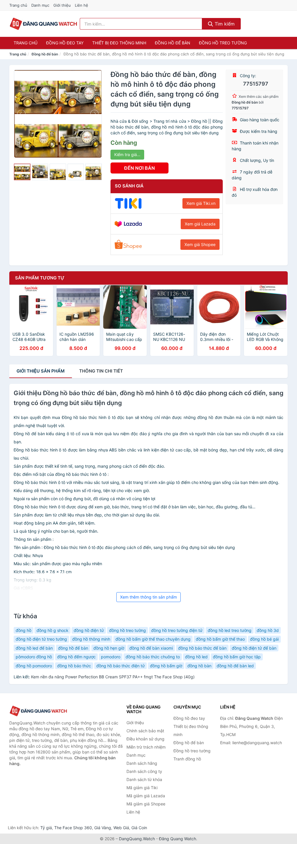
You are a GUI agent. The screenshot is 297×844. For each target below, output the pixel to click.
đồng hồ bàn (199, 665)
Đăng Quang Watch (177, 838)
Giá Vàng (102, 827)
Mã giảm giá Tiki (141, 787)
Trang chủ (18, 5)
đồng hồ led (196, 656)
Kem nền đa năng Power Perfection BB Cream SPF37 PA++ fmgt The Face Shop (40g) (113, 676)
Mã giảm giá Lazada (145, 795)
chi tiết (101, 371)
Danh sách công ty (144, 771)
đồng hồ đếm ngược (76, 656)
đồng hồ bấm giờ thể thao (220, 639)
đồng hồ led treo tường (229, 630)
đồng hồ (23, 630)
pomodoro (110, 656)
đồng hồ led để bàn (34, 648)
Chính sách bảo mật (145, 730)
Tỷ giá (46, 827)
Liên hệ (81, 5)
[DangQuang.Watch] (43, 24)
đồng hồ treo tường (127, 630)
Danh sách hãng (141, 763)
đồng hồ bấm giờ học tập (237, 656)
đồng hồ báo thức (74, 665)
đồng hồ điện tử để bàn (254, 648)
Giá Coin (139, 827)
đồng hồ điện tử (89, 630)
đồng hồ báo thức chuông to (153, 656)
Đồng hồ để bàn (172, 42)
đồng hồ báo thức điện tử (120, 665)
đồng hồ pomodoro (34, 665)
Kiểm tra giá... (127, 154)
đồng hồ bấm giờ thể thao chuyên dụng (153, 639)
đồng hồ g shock (52, 630)
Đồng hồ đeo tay (65, 42)
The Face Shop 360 (73, 827)
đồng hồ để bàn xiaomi (151, 648)
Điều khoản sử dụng (145, 738)
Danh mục (40, 5)
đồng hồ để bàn (73, 648)
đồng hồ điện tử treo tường (41, 639)
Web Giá (121, 827)
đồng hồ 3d (268, 630)
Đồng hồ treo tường (223, 42)
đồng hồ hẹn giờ (108, 648)
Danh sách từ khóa (144, 779)
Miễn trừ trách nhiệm (146, 746)
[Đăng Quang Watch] (38, 711)
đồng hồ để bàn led (235, 665)
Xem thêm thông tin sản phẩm (148, 596)
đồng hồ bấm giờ (166, 665)
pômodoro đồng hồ (34, 656)
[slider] (22, 172)
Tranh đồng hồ (187, 758)
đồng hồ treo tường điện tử (176, 630)
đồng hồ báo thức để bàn (202, 648)
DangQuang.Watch (137, 838)
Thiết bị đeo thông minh (119, 42)
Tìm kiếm (224, 24)
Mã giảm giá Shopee (145, 803)
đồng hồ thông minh (91, 639)
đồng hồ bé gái (264, 639)
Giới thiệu (62, 5)
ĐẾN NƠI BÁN (139, 168)
